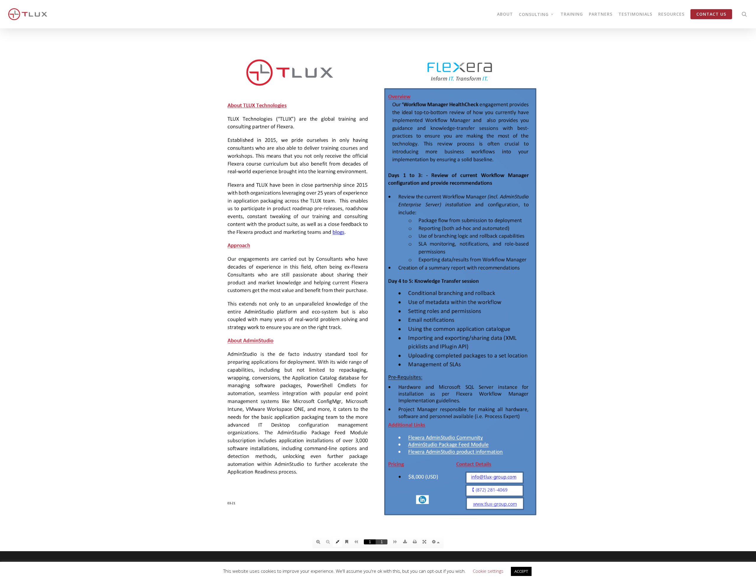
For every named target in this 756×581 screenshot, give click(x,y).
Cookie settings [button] (488, 571)
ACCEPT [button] (521, 571)
